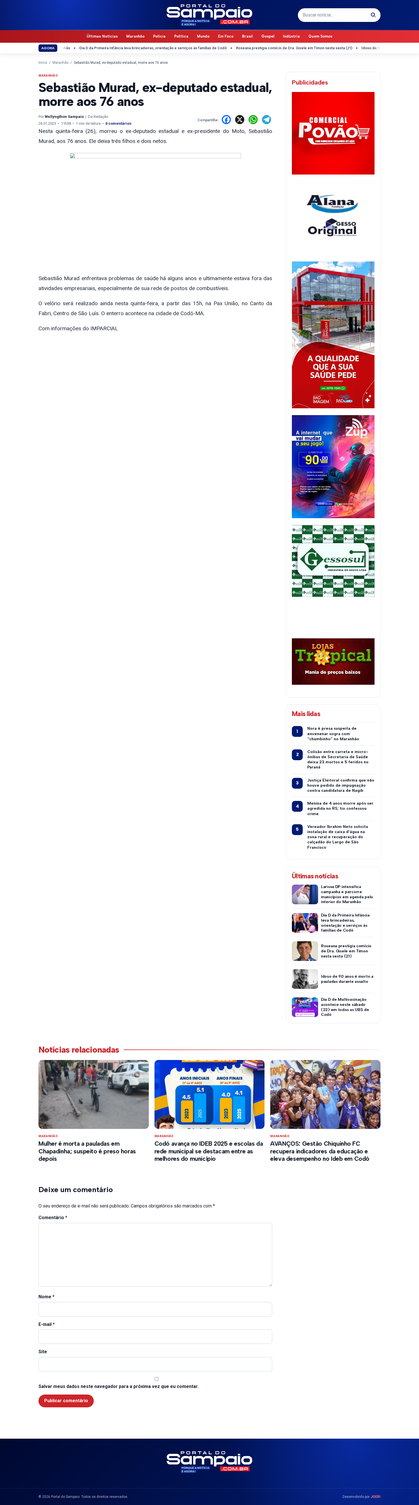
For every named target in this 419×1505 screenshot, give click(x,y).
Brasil (247, 36)
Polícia (159, 36)
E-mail (46, 1324)
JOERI (376, 1497)
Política (181, 36)
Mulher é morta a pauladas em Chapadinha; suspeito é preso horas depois (87, 1151)
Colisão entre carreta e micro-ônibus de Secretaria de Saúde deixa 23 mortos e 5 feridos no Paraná (338, 759)
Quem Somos (320, 36)
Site (42, 1351)
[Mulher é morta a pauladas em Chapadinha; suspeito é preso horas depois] (93, 1094)
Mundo (203, 36)
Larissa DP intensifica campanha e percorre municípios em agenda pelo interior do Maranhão (347, 894)
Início (42, 63)
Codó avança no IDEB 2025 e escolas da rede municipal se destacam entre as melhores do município (208, 1151)
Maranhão (135, 36)
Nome (46, 1296)
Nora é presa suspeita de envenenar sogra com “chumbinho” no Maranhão (333, 733)
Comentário (52, 1217)
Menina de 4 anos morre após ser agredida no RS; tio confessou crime (340, 808)
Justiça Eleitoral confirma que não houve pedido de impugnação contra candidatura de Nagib (340, 785)
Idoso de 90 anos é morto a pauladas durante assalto (347, 979)
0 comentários (118, 123)
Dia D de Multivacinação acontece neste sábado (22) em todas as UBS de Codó (345, 1007)
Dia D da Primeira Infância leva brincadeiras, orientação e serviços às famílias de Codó (126, 48)
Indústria (291, 36)
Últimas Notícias (102, 36)
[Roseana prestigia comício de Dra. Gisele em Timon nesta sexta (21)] (305, 951)
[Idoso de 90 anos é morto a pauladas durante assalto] (305, 979)
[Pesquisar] (373, 15)
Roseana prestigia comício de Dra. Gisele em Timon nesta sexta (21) (268, 48)
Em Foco (225, 36)
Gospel (267, 36)
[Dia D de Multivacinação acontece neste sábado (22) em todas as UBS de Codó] (305, 1007)
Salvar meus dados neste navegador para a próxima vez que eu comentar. (118, 1386)
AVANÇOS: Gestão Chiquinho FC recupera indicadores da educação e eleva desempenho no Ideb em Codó (319, 1151)
